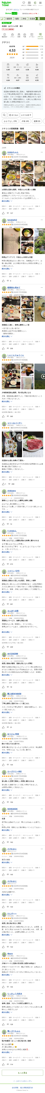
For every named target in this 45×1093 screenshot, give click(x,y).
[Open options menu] (41, 152)
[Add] (40, 24)
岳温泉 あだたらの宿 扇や (12, 26)
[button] (8, 137)
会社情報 (15, 1088)
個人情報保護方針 (26, 1088)
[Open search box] (4, 115)
